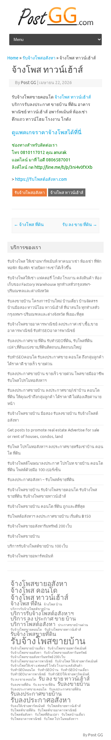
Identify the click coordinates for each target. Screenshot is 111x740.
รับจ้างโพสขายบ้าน (23, 536)
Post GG (28, 82)
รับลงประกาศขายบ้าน (36, 694)
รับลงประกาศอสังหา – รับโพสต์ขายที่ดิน (40, 479)
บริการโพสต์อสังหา (33, 624)
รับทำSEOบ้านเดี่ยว (74, 670)
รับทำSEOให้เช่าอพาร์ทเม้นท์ (68, 674)
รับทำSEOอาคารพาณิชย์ (28, 674)
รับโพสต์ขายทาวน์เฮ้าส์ (64, 706)
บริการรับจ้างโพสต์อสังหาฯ (42, 613)
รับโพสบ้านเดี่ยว (73, 714)
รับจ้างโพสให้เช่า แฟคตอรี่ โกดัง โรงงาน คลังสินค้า (46, 665)
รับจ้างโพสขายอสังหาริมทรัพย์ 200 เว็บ (39, 526)
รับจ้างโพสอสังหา (39, 57)
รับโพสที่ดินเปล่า (47, 714)
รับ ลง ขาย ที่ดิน (79, 224)
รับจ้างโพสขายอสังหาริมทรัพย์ (65, 652)
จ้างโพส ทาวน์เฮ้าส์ (73, 97)
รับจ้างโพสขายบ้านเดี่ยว (27, 648)
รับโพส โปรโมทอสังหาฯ (61, 719)
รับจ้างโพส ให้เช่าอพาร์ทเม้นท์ (76, 661)
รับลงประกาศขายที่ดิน (65, 689)
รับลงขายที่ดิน (20, 684)
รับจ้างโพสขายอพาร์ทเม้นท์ (30, 556)
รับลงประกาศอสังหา (40, 700)
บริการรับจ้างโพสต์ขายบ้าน (30, 609)
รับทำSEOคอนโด (22, 670)
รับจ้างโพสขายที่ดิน (33, 634)
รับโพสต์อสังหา (21, 714)
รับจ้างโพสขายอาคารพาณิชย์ (31, 661)
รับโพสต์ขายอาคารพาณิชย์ (57, 710)
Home (12, 57)
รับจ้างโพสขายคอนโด (26, 629)
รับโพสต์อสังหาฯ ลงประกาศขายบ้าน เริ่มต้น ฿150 (49, 516)
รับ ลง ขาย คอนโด (23, 679)
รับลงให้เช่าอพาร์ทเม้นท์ (27, 706)
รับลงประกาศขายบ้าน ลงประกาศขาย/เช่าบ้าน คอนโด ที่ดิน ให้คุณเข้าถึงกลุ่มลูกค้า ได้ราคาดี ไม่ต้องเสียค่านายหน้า (54, 397)
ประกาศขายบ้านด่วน (73, 625)
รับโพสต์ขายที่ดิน (22, 710)
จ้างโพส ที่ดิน (29, 224)
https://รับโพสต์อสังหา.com (41, 179)
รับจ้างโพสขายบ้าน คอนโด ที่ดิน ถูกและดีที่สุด (46, 506)
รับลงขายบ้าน (73, 684)
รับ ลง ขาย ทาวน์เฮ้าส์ (64, 678)
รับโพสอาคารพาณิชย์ (25, 719)
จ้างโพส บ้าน (53, 604)
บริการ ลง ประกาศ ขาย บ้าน (43, 618)
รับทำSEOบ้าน (48, 670)
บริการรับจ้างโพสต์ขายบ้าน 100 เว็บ (37, 546)
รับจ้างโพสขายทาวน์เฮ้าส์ (62, 629)
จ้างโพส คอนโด (34, 590)
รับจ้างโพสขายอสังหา (25, 652)
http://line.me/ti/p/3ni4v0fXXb (63, 167)
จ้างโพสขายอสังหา (39, 583)
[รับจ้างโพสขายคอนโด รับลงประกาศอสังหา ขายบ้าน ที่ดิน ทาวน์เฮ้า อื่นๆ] (55, 24)
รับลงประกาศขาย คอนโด (28, 689)
